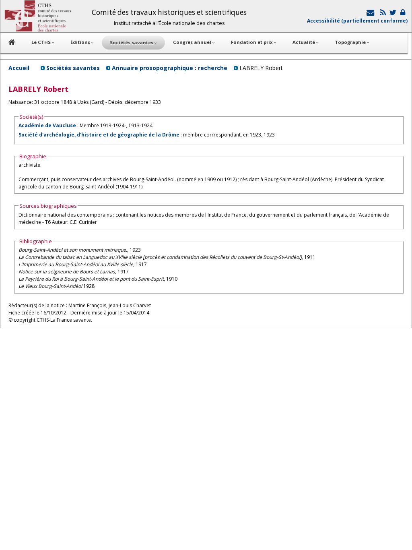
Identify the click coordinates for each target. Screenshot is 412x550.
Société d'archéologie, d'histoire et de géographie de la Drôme (99, 134)
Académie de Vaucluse (47, 125)
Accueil (18, 68)
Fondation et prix (252, 42)
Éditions (80, 42)
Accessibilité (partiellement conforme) (357, 20)
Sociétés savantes (73, 68)
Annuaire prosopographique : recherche (169, 68)
